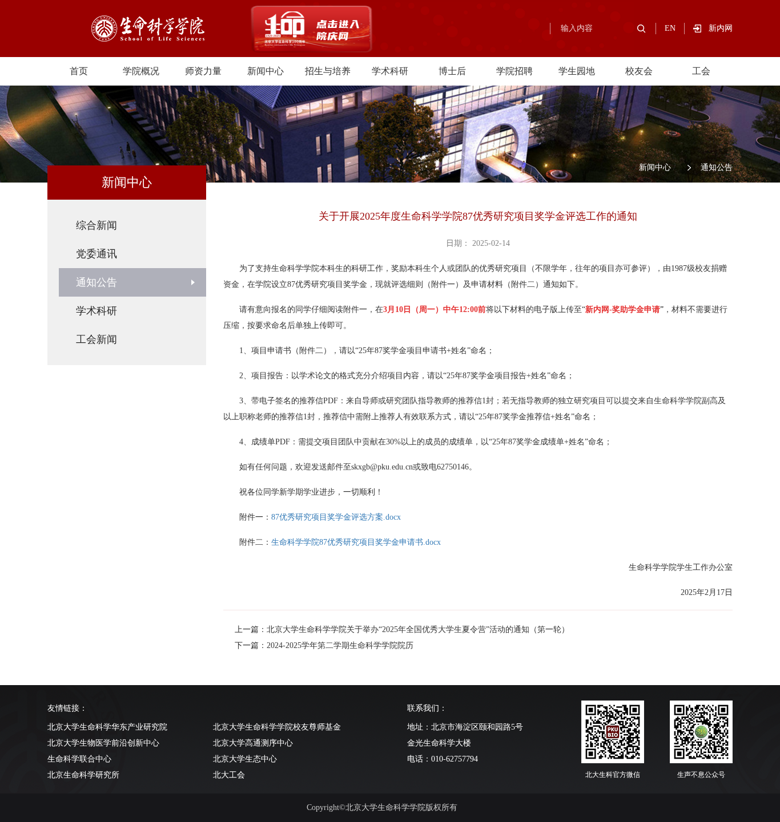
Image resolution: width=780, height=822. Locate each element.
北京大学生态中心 (245, 759)
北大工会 (229, 775)
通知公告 (717, 167)
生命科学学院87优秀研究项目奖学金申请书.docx (356, 542)
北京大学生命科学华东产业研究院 (107, 727)
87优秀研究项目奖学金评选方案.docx (336, 517)
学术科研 (390, 71)
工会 (701, 71)
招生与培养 (328, 71)
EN (670, 28)
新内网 (721, 28)
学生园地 (576, 71)
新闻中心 (265, 71)
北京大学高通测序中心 (253, 743)
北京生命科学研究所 (83, 775)
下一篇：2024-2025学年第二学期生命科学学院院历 (324, 645)
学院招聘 (514, 71)
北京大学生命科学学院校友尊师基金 (277, 727)
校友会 (639, 71)
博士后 (452, 71)
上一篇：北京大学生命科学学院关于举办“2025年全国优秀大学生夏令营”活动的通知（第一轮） (402, 629)
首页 (79, 71)
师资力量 (203, 71)
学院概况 (141, 71)
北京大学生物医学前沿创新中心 (103, 743)
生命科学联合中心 (79, 759)
